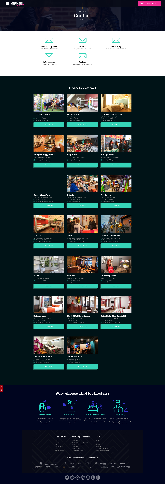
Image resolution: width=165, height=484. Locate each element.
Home (79, 11)
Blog (97, 440)
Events (98, 442)
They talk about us (78, 450)
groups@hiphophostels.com (82, 49)
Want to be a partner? (103, 450)
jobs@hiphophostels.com (49, 64)
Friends (57, 442)
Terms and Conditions (102, 448)
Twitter (72, 477)
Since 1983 (75, 446)
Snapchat (88, 477)
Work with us (76, 448)
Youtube (83, 477)
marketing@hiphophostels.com (116, 49)
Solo (56, 440)
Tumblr (93, 477)
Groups (98, 444)
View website (49, 124)
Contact (84, 11)
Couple (57, 444)
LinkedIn (98, 477)
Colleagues (59, 446)
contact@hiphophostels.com (49, 49)
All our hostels (59, 450)
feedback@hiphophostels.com (82, 64)
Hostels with (60, 437)
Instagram (77, 477)
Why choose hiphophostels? (81, 442)
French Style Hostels (78, 444)
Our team (75, 440)
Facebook (67, 477)
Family (57, 448)
